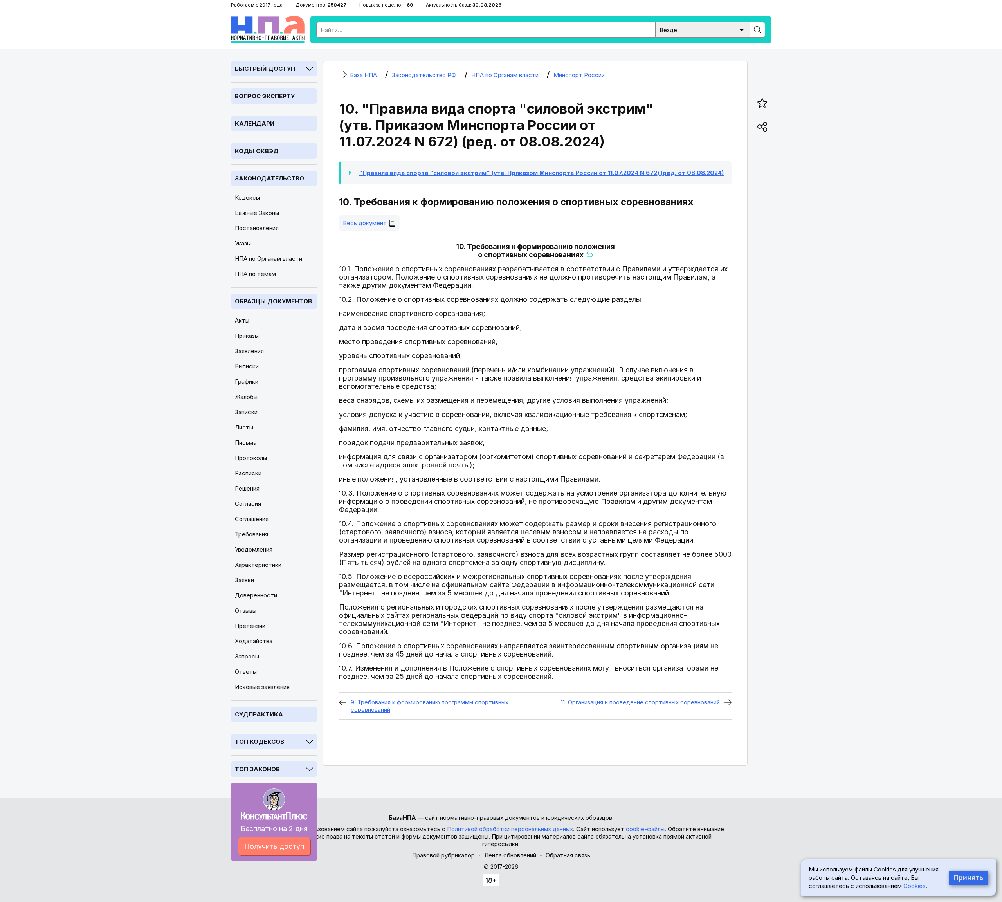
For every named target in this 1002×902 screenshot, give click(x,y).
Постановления (257, 228)
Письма (245, 442)
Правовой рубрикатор (443, 855)
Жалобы (246, 396)
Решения (247, 488)
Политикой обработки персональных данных (510, 829)
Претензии (250, 626)
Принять (968, 878)
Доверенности (256, 595)
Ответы (246, 671)
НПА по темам (255, 274)
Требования (251, 534)
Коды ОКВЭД (257, 151)
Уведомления (253, 549)
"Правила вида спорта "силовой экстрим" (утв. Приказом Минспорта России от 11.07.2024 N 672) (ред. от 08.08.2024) (541, 173)
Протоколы (251, 458)
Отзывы (245, 610)
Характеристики (258, 564)
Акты (242, 320)
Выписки (247, 366)
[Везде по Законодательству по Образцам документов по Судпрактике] (703, 29)
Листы (244, 427)
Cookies (914, 885)
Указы (243, 243)
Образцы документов (273, 301)
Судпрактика (259, 714)
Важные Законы (257, 212)
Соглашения (252, 519)
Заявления (249, 351)
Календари (254, 123)
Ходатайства (253, 641)
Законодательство (269, 178)
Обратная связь (568, 855)
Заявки (244, 580)
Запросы (247, 656)
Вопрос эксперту (265, 96)
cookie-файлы (645, 829)
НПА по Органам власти (268, 258)
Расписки (248, 473)
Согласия (248, 503)
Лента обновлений (510, 855)
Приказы (247, 335)
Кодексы (247, 197)
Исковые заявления (262, 687)
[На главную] (268, 29)
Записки (246, 412)
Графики (246, 381)
